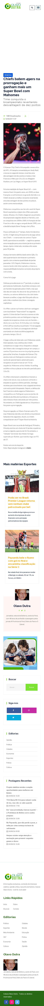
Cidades (9, 749)
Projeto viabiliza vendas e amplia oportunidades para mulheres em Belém (19, 790)
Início (5, 904)
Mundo (24, 928)
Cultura (9, 767)
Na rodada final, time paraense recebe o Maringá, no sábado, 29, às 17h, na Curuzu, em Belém (21, 575)
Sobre (15, 904)
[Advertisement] (22, 36)
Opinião (9, 740)
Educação (25, 932)
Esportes (9, 758)
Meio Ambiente (8, 932)
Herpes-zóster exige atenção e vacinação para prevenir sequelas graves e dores (19, 838)
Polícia (8, 763)
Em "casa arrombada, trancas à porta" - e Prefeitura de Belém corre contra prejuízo (21, 813)
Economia (10, 754)
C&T (4, 937)
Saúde (24, 942)
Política (9, 745)
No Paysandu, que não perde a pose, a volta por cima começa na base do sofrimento (21, 825)
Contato (16, 909)
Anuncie (6, 909)
